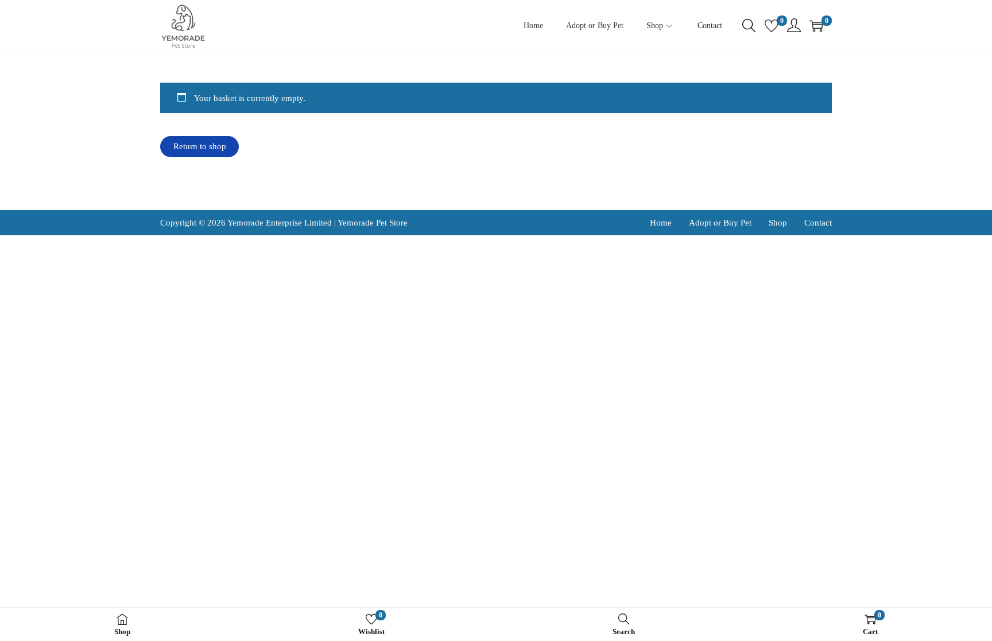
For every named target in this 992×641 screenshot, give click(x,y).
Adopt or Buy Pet (720, 222)
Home (661, 222)
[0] (771, 26)
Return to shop (199, 146)
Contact (818, 222)
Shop (778, 222)
